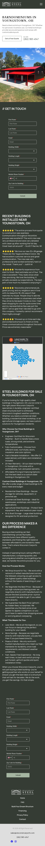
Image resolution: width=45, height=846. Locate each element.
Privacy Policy (22, 815)
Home (22, 798)
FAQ (22, 802)
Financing (22, 811)
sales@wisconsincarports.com (22, 833)
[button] (41, 4)
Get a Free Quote (12, 38)
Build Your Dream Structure (22, 806)
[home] (11, 4)
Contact (22, 819)
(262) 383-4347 (22, 837)
